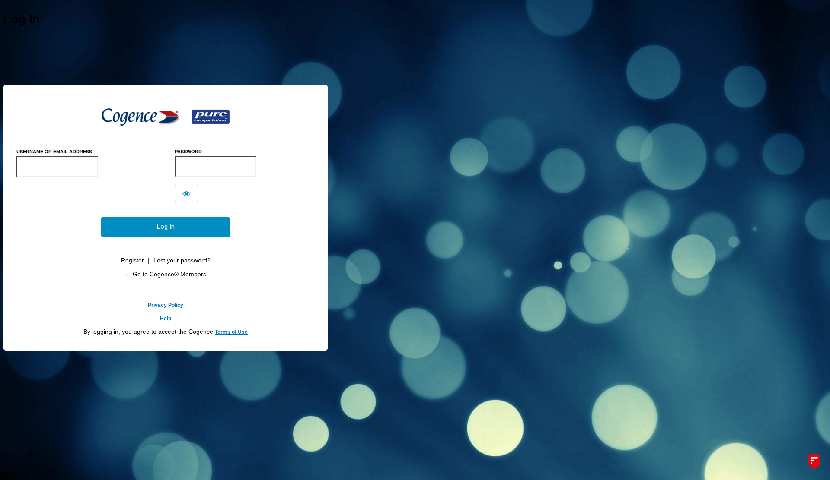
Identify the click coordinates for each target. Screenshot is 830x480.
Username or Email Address (54, 151)
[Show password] (186, 193)
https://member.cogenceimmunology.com (165, 117)
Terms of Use (231, 332)
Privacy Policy (165, 305)
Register (132, 260)
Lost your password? (182, 260)
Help (165, 319)
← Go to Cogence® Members (165, 274)
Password (188, 151)
